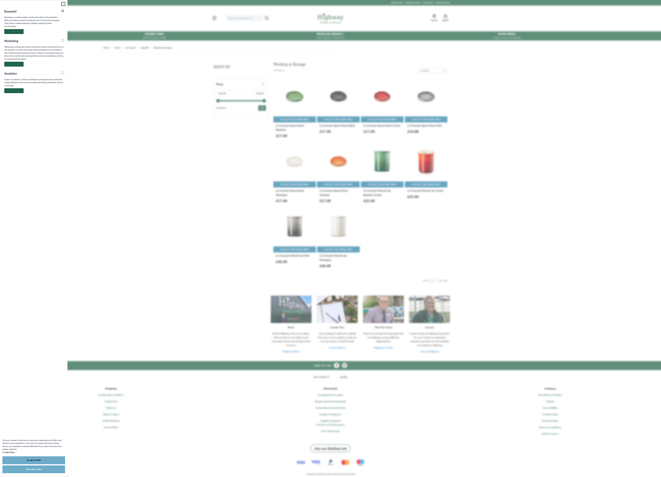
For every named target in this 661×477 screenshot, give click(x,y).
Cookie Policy (8, 452)
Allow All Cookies (34, 469)
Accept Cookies (34, 460)
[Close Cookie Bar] (63, 4)
